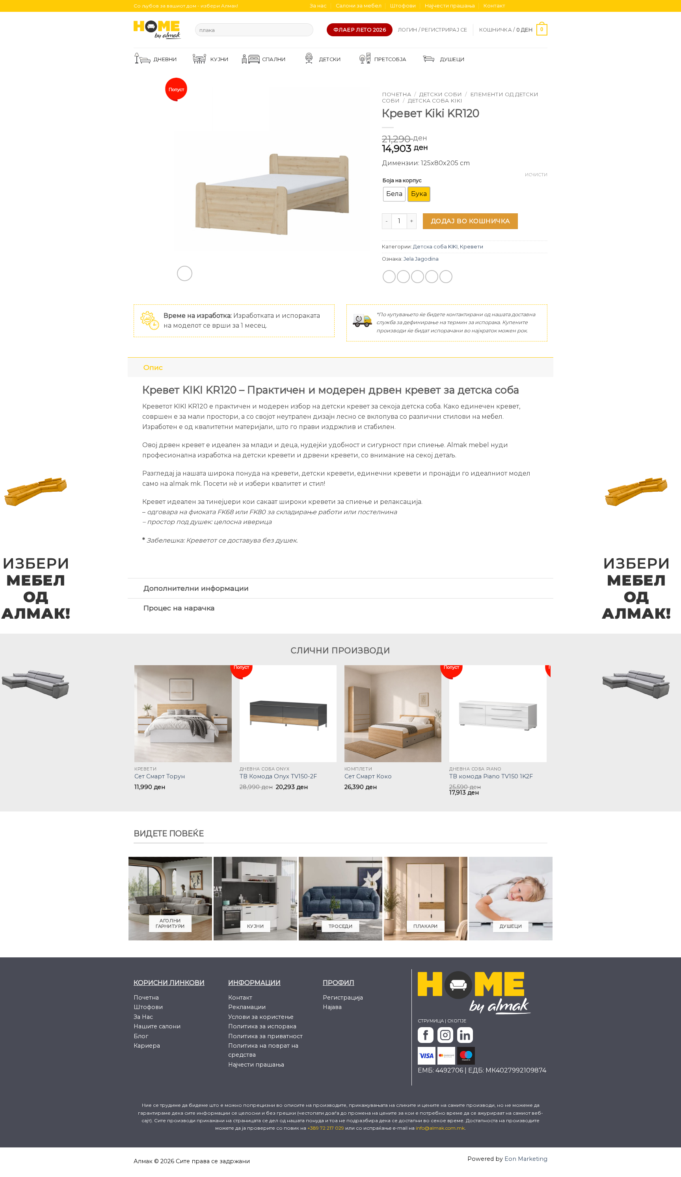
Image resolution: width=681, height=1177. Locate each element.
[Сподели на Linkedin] (445, 276)
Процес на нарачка (179, 608)
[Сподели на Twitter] (403, 276)
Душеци (452, 59)
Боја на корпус (402, 180)
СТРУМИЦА (431, 1021)
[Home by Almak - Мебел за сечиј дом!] (158, 30)
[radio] (394, 194)
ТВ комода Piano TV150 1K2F (491, 776)
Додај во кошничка (470, 221)
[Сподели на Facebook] (389, 276)
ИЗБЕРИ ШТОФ (502, 59)
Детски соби (440, 94)
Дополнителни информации (196, 588)
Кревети (471, 247)
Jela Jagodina (421, 259)
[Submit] (305, 30)
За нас (318, 6)
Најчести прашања (450, 6)
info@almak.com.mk (440, 1128)
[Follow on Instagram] (521, 6)
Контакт (494, 6)
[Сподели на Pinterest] (431, 276)
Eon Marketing (525, 1158)
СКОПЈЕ (456, 1021)
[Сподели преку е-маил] (417, 276)
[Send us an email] (536, 6)
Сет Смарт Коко (368, 776)
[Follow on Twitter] (528, 6)
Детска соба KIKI (435, 100)
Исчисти (536, 174)
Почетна (396, 94)
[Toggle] (135, 367)
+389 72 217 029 (326, 1128)
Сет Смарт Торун (159, 776)
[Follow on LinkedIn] (543, 6)
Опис (153, 367)
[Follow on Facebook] (513, 6)
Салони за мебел (358, 6)
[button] (432, 30)
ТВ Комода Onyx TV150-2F (278, 776)
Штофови (403, 6)
